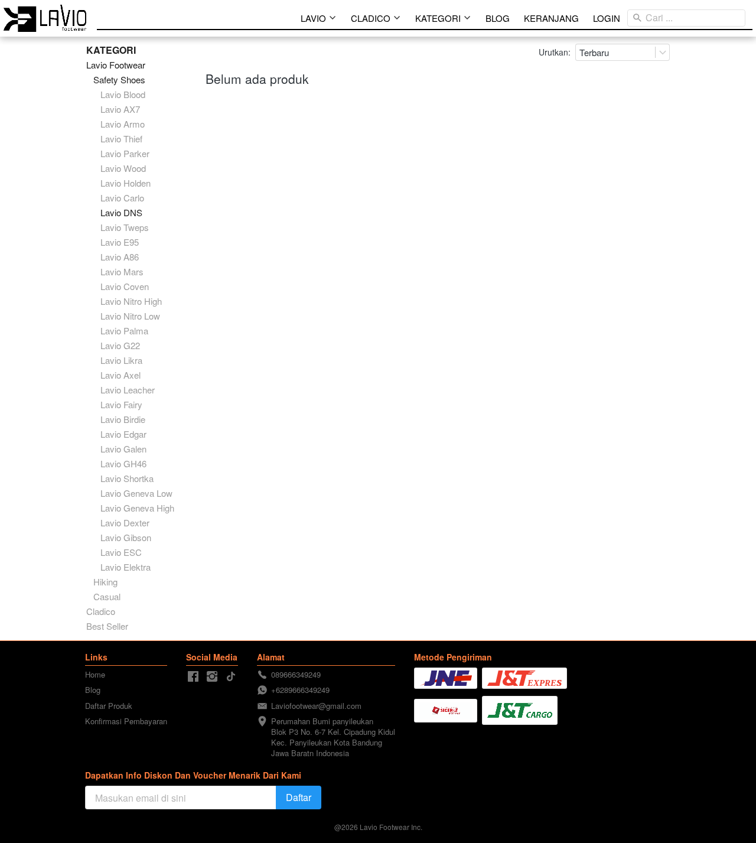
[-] (193, 676)
